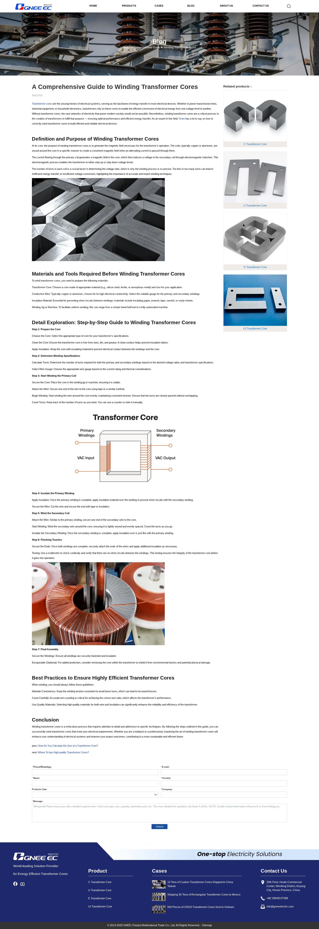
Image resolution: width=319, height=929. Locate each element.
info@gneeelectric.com (280, 906)
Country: (166, 778)
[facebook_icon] (16, 884)
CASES (159, 5)
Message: (38, 801)
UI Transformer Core (100, 906)
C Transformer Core (99, 882)
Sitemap (207, 925)
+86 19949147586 (277, 898)
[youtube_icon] (23, 884)
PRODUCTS (129, 5)
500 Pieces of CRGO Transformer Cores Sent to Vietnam (200, 907)
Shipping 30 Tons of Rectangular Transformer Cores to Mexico (203, 894)
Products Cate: (39, 789)
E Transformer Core (99, 898)
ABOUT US (226, 5)
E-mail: (165, 767)
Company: (167, 789)
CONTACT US (261, 5)
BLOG (191, 5)
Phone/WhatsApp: (42, 767)
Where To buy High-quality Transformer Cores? (63, 752)
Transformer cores (42, 103)
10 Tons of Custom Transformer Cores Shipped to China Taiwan (200, 884)
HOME (93, 5)
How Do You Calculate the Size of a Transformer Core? (68, 745)
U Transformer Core (99, 890)
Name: (36, 778)
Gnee (182, 118)
